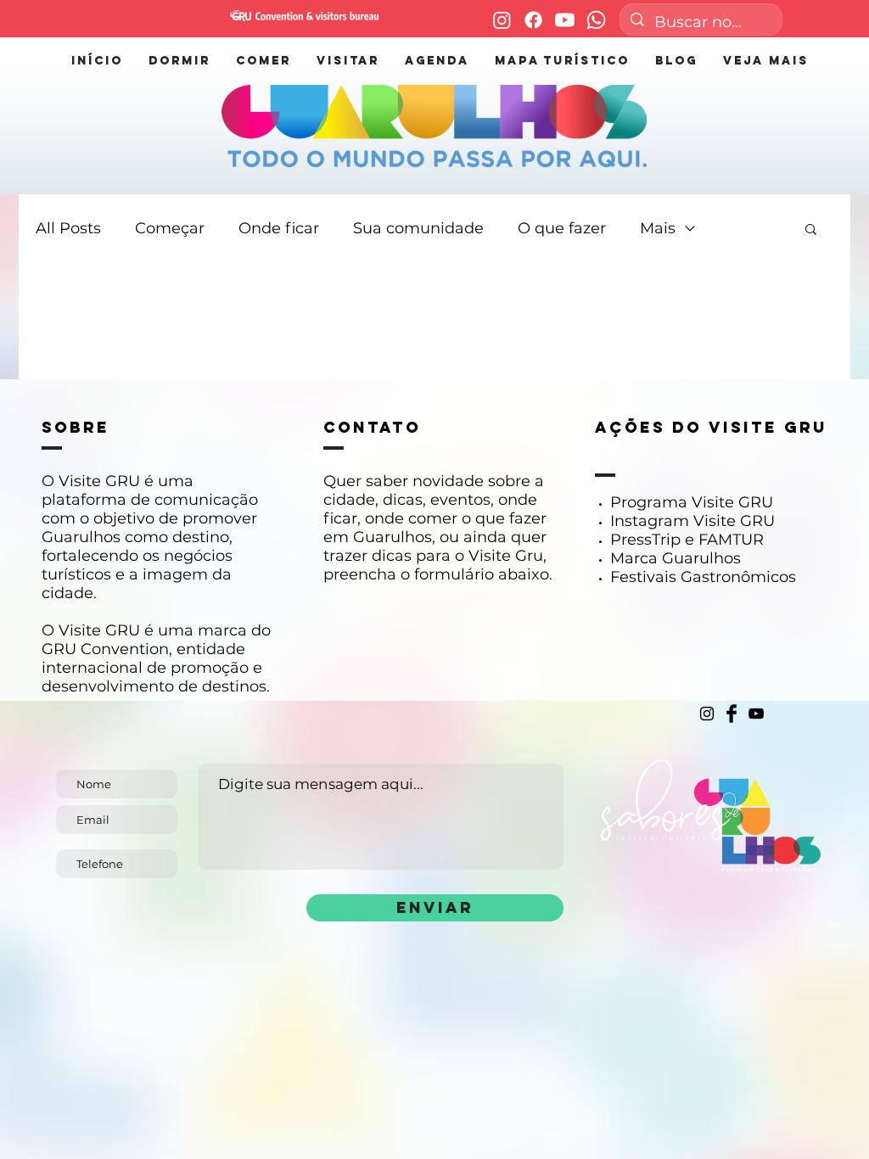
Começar (170, 228)
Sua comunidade (418, 228)
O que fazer (562, 228)
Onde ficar (278, 228)
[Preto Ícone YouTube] (756, 713)
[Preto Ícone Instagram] (707, 713)
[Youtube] (564, 19)
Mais (658, 228)
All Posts (68, 228)
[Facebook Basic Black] (731, 713)
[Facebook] (533, 19)
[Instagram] (502, 19)
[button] (811, 230)
